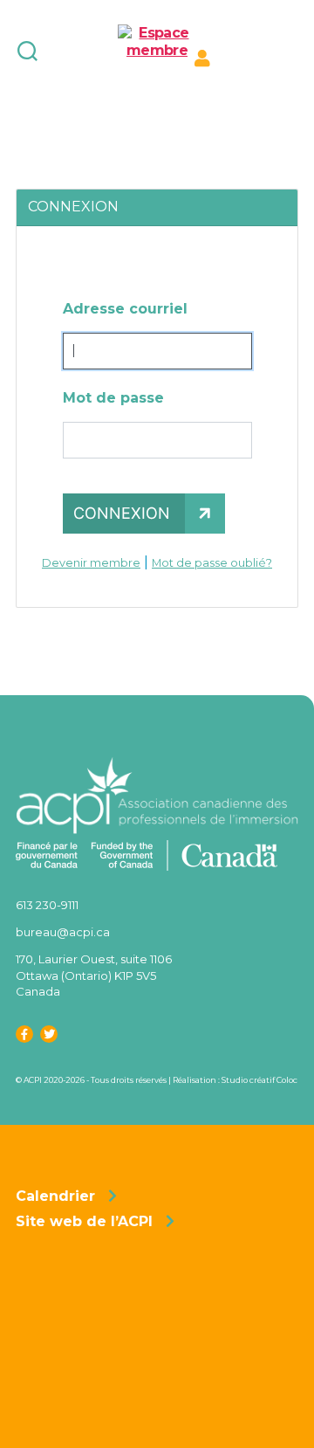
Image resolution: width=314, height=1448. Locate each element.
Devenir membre (91, 562)
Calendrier (55, 1196)
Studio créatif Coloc (259, 1080)
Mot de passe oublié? (212, 562)
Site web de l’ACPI (84, 1221)
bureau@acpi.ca (63, 932)
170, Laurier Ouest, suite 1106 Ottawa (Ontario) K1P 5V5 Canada (94, 974)
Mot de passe (113, 398)
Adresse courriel (125, 308)
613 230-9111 (47, 905)
